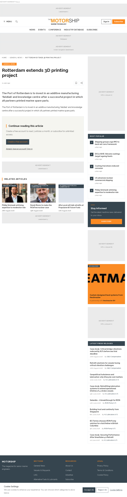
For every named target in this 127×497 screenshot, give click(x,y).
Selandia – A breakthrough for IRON (105, 400)
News (32, 30)
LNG (35, 475)
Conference (54, 30)
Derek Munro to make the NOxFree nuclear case (41, 206)
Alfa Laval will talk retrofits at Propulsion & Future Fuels (71, 206)
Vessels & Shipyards (42, 470)
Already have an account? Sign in (19, 149)
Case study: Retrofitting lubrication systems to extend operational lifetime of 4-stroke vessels (105, 388)
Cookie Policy (102, 475)
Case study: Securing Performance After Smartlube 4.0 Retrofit (105, 436)
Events (42, 30)
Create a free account (18, 142)
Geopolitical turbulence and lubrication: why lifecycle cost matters (106, 376)
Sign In (106, 22)
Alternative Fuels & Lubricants (45, 479)
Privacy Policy (102, 466)
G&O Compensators (114, 357)
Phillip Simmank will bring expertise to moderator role (14, 206)
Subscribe (118, 22)
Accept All (89, 490)
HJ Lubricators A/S (112, 380)
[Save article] (76, 83)
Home (4, 58)
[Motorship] (63, 22)
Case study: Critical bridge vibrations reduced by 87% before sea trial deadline (106, 351)
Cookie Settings (116, 490)
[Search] (16, 21)
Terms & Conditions (105, 470)
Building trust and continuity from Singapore (104, 410)
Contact (68, 470)
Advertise (69, 475)
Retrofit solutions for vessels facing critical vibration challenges (105, 364)
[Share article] (81, 83)
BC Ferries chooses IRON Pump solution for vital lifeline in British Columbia (104, 423)
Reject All (102, 490)
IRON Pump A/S (110, 403)
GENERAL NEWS (9, 64)
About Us (69, 466)
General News (16, 58)
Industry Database (74, 30)
